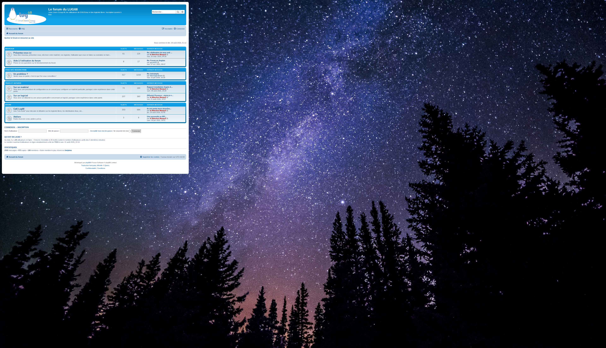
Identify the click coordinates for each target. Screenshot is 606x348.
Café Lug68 (18, 109)
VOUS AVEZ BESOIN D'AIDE (16, 70)
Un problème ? (20, 74)
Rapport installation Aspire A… (160, 87)
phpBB (88, 162)
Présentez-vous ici (22, 53)
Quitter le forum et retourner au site (19, 38)
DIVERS (8, 105)
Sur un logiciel (20, 95)
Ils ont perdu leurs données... (159, 109)
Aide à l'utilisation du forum (27, 61)
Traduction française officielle (91, 165)
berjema (68, 150)
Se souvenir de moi (121, 131)
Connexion (9, 127)
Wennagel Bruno (156, 76)
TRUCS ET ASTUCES (13, 83)
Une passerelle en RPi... (156, 116)
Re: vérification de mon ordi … (159, 53)
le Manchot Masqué (158, 54)
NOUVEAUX (9, 49)
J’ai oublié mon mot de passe (101, 131)
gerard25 (153, 62)
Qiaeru (106, 165)
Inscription (23, 127)
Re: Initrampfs (153, 74)
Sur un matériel (21, 87)
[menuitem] (21, 29)
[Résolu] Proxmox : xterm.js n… (160, 95)
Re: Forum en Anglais (156, 60)
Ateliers (17, 117)
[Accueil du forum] (26, 14)
